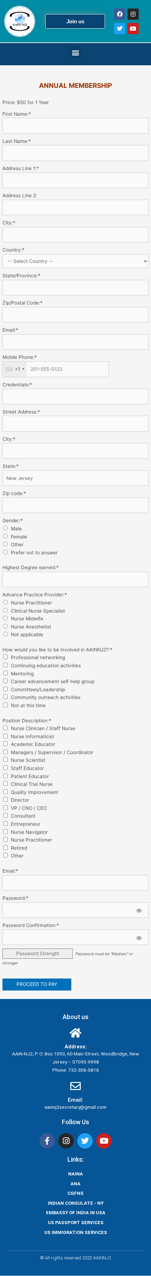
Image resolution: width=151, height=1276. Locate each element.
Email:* (10, 330)
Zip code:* (14, 493)
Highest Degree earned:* (30, 567)
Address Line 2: (19, 195)
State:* (10, 466)
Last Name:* (16, 141)
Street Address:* (21, 412)
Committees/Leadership (38, 689)
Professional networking (38, 657)
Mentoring (22, 673)
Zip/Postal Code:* (22, 303)
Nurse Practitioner (31, 603)
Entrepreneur (25, 824)
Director (20, 800)
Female (19, 537)
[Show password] (138, 910)
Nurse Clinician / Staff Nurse (43, 728)
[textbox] (55, 369)
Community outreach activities (45, 697)
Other (17, 544)
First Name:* (16, 114)
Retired (19, 848)
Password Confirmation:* (30, 925)
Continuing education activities (46, 665)
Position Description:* (26, 720)
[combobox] (14, 369)
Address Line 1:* (20, 168)
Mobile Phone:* (19, 357)
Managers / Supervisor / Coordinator (52, 752)
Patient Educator (30, 776)
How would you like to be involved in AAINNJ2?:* (57, 649)
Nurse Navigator (29, 832)
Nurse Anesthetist (31, 627)
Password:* (15, 898)
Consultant (23, 816)
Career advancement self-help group (52, 681)
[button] (75, 52)
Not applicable (27, 634)
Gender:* (12, 520)
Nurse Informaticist (32, 736)
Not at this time (28, 705)
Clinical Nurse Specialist (38, 611)
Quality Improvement (34, 792)
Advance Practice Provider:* (34, 594)
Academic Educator (33, 744)
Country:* (13, 250)
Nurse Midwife (27, 618)
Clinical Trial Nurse (32, 784)
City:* (8, 222)
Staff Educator (27, 768)
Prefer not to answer (34, 552)
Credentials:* (17, 384)
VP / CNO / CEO (29, 808)
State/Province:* (21, 275)
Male (16, 528)
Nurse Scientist (28, 760)
